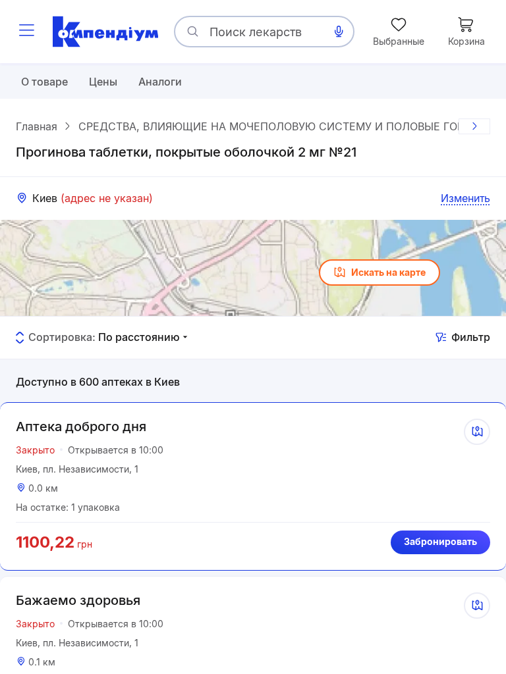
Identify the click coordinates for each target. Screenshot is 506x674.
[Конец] (474, 126)
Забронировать (440, 541)
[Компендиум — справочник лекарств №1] (105, 31)
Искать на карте (388, 272)
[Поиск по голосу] (338, 31)
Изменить (465, 198)
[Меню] (26, 31)
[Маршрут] (477, 432)
